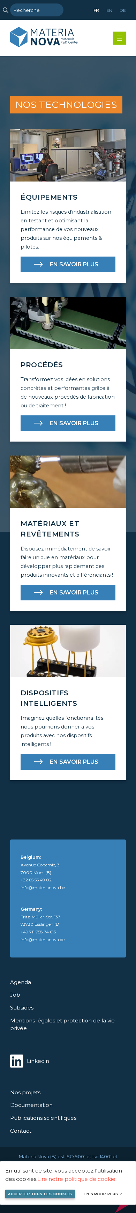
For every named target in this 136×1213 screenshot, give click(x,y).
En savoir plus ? (103, 1194)
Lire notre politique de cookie (76, 1179)
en (109, 10)
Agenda (20, 982)
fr (96, 10)
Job (15, 994)
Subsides (21, 1007)
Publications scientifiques (43, 1118)
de (123, 10)
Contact (20, 1130)
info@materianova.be (43, 887)
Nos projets (25, 1092)
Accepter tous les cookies (40, 1194)
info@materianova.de (43, 939)
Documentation (31, 1105)
